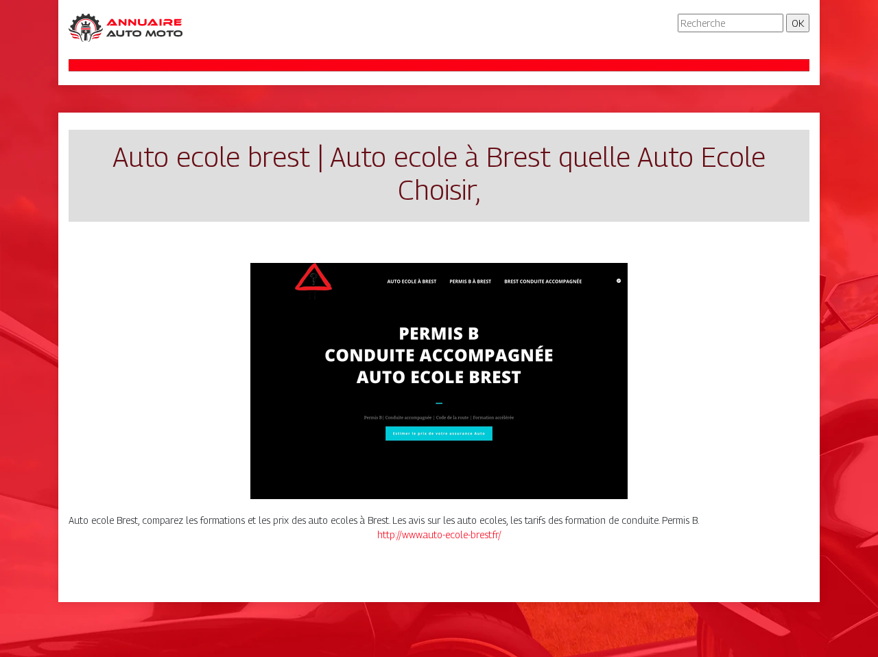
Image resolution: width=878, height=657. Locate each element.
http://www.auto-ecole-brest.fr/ (439, 534)
